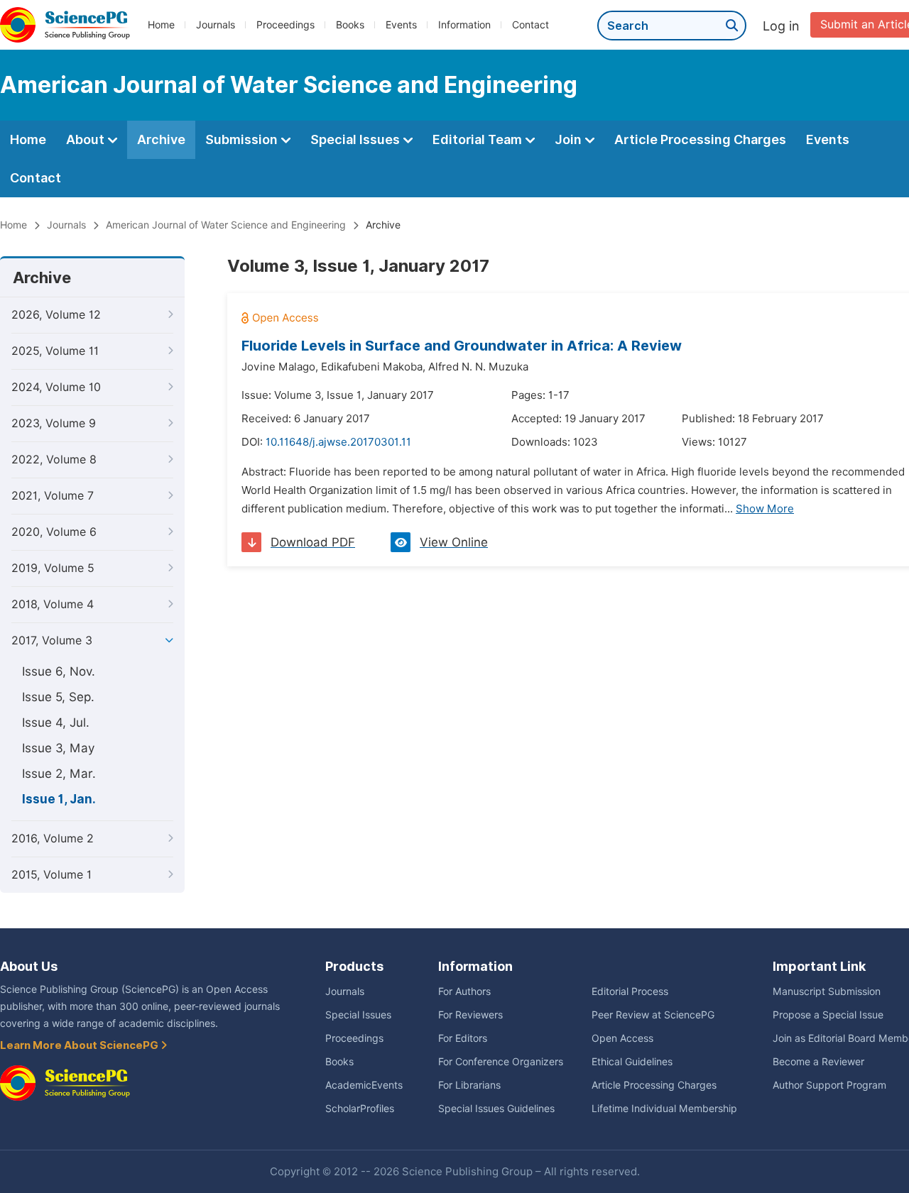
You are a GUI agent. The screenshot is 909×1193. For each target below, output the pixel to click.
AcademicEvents (364, 1085)
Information (464, 25)
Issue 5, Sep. (58, 697)
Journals (215, 25)
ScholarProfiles (359, 1108)
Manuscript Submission (827, 991)
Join (569, 139)
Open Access (622, 1038)
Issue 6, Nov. (58, 671)
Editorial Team (478, 139)
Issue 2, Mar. (59, 773)
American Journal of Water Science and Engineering (226, 225)
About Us (29, 966)
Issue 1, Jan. (59, 799)
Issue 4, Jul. (55, 722)
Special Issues (356, 139)
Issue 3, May (58, 748)
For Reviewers (470, 1015)
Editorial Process (630, 991)
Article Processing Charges (700, 139)
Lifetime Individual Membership (664, 1108)
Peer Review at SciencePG (653, 1015)
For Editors (462, 1038)
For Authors (464, 991)
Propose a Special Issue (828, 1015)
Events (401, 25)
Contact (530, 25)
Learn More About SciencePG (80, 1045)
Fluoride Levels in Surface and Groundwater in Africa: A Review (461, 345)
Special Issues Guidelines (496, 1108)
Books (350, 25)
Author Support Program (829, 1085)
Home (161, 25)
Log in (781, 25)
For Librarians (469, 1085)
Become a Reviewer (818, 1061)
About (86, 139)
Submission (243, 139)
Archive (161, 139)
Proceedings (285, 25)
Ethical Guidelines (632, 1061)
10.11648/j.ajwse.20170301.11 (338, 442)
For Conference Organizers (500, 1061)
